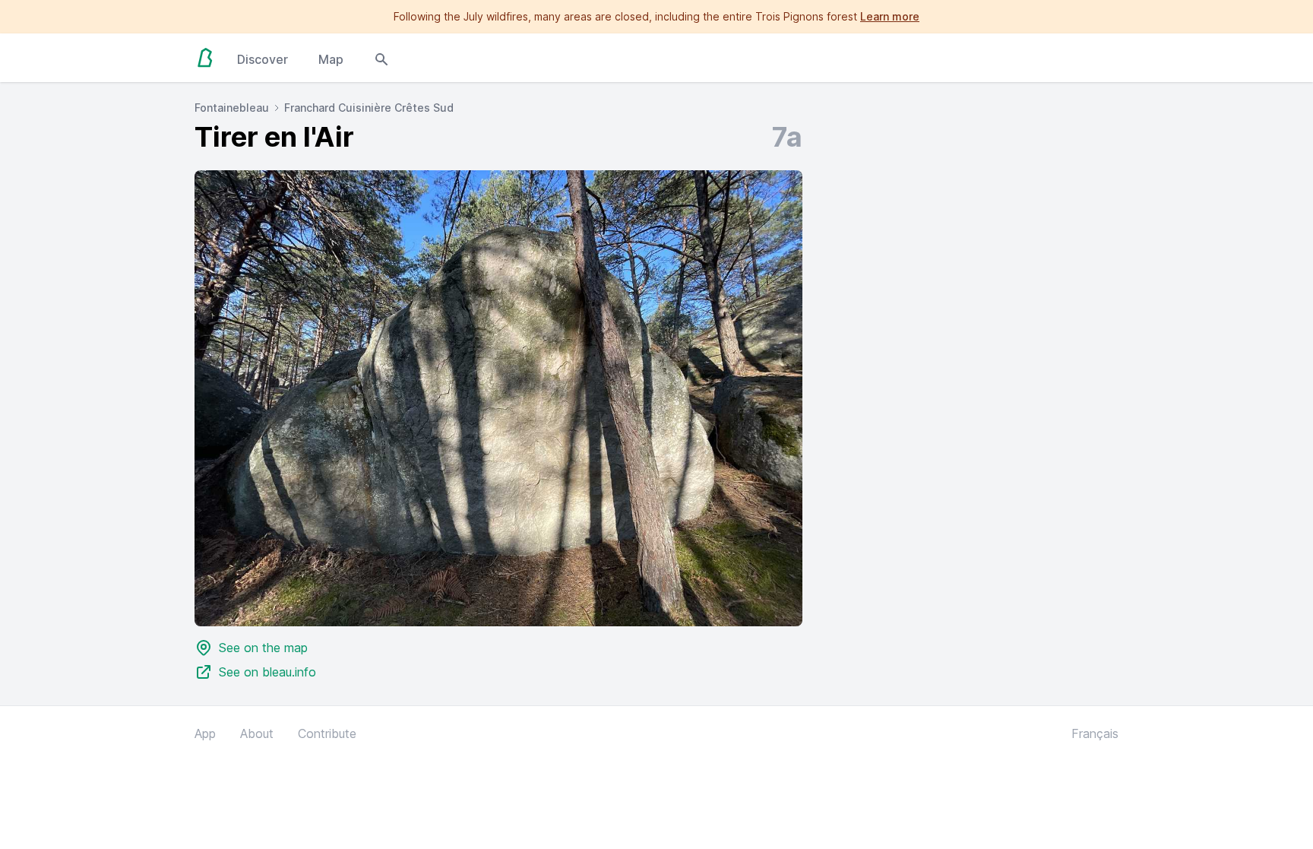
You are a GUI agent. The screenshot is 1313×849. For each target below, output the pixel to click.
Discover (262, 59)
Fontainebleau (232, 107)
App (205, 733)
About (257, 733)
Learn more (889, 16)
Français (1094, 733)
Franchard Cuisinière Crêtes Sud (369, 107)
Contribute (327, 733)
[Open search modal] (381, 58)
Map (330, 59)
